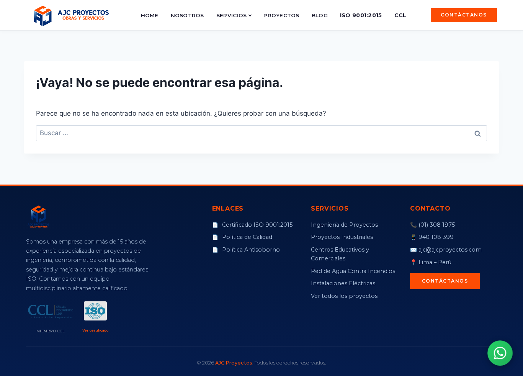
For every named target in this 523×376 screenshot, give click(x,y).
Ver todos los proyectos (344, 296)
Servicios (231, 15)
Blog (320, 15)
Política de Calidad (242, 237)
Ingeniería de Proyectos (344, 224)
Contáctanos (464, 15)
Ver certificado (95, 330)
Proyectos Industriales (342, 237)
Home (150, 15)
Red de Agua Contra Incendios (353, 271)
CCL (400, 15)
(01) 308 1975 (436, 224)
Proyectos (281, 15)
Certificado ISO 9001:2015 (252, 224)
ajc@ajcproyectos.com (450, 249)
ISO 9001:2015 (361, 15)
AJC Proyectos (233, 363)
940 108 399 (436, 237)
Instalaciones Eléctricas (343, 283)
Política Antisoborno (246, 249)
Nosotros (187, 15)
